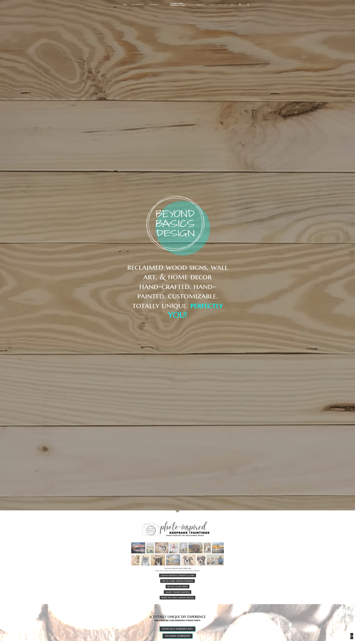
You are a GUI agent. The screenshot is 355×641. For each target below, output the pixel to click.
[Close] (198, 310)
